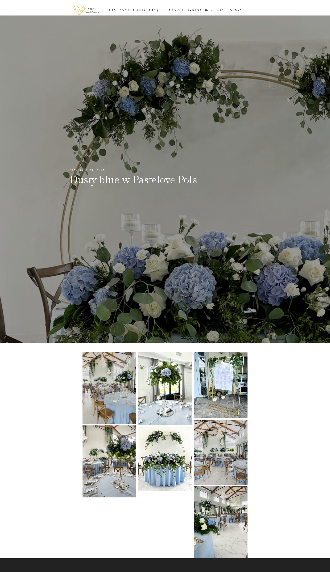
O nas (221, 10)
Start (111, 10)
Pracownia (176, 10)
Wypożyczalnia (198, 10)
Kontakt (235, 10)
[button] (162, 10)
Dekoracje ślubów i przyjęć (140, 10)
